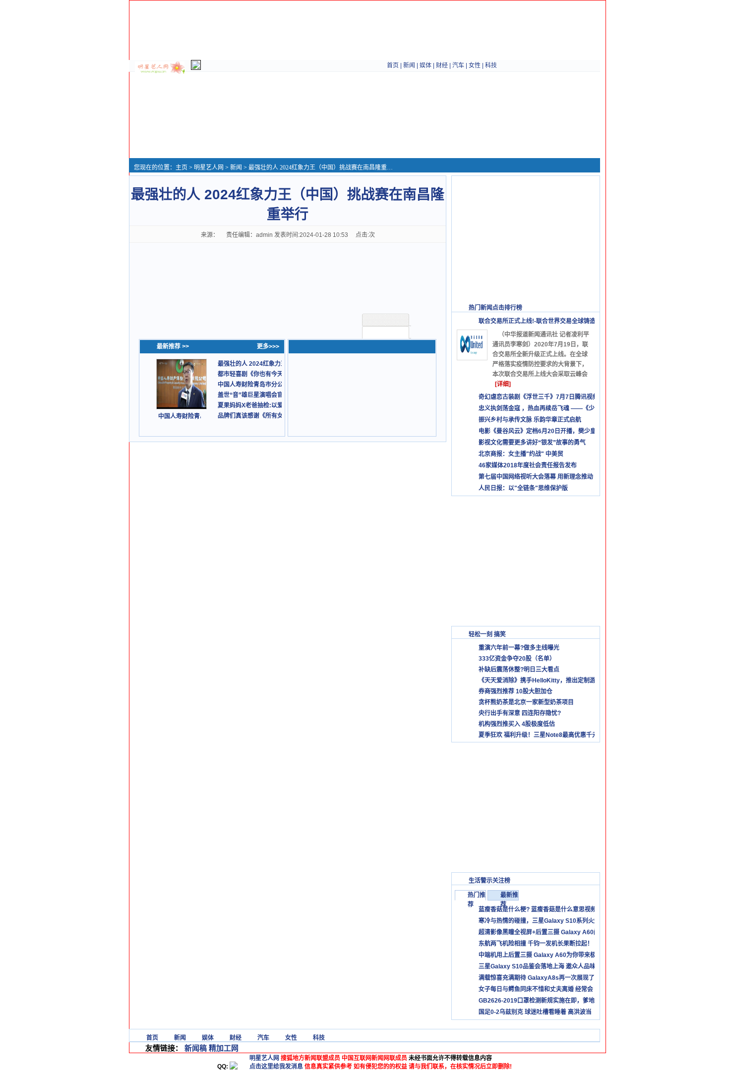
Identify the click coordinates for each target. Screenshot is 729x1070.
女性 (475, 65)
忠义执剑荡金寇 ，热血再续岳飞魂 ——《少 (537, 408)
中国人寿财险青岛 (182, 416)
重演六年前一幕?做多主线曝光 (519, 647)
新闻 (409, 65)
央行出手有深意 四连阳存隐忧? (520, 713)
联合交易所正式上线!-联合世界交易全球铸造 (537, 321)
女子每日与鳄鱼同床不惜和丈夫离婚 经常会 (536, 989)
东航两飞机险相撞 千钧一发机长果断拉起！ (536, 943)
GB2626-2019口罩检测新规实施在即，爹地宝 (540, 1000)
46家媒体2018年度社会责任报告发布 (528, 465)
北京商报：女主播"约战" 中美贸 (521, 454)
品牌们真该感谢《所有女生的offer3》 (268, 415)
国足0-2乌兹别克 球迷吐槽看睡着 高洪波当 (535, 1012)
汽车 (458, 65)
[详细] (503, 384)
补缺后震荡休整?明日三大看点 (519, 669)
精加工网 (224, 1048)
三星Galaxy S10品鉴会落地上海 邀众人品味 (537, 966)
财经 (442, 65)
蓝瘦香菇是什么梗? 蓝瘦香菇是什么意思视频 (538, 909)
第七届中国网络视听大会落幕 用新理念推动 (536, 476)
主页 (181, 167)
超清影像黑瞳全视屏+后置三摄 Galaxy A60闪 (539, 932)
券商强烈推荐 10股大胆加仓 (515, 691)
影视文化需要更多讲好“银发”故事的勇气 (532, 442)
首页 (393, 65)
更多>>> (268, 346)
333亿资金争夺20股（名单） (517, 658)
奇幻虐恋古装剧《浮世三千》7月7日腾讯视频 (539, 397)
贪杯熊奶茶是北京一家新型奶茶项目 (526, 702)
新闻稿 (195, 1048)
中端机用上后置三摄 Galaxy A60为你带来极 (537, 955)
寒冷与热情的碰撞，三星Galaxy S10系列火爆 (539, 920)
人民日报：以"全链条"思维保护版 (523, 488)
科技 (491, 65)
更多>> (585, 307)
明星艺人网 (209, 167)
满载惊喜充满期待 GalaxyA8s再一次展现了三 (540, 977)
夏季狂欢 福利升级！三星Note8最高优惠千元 (538, 735)
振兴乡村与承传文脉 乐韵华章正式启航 (530, 419)
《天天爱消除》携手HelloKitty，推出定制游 (537, 680)
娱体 (425, 65)
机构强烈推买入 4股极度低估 (517, 724)
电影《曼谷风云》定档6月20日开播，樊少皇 (537, 431)
